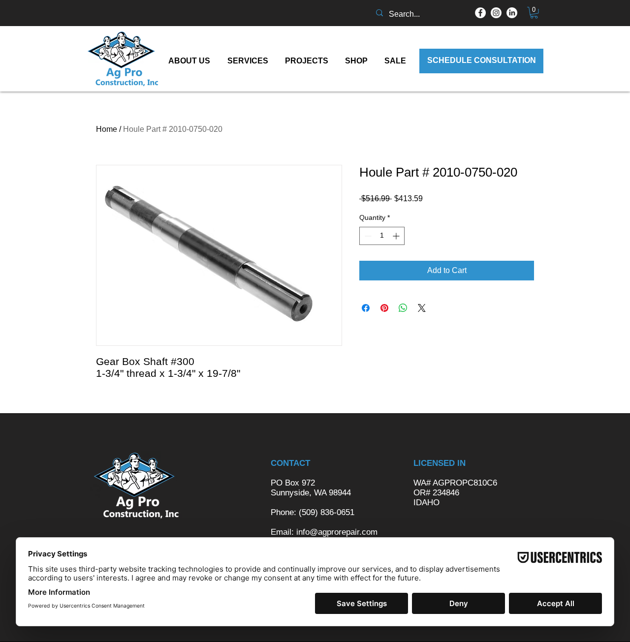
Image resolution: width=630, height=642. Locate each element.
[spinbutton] (382, 236)
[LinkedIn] (511, 12)
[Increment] (397, 236)
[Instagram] (496, 12)
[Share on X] (422, 308)
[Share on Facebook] (366, 308)
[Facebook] (480, 12)
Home (106, 129)
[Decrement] (367, 236)
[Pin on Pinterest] (384, 308)
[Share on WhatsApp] (403, 308)
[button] (534, 13)
